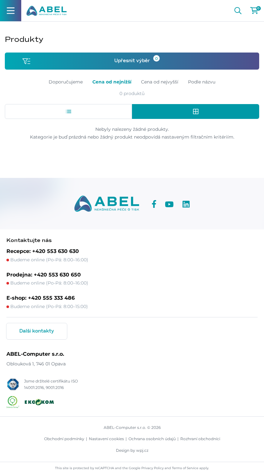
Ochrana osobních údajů (152, 438)
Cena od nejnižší (111, 82)
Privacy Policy (152, 468)
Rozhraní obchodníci (200, 438)
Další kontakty (36, 331)
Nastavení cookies (106, 438)
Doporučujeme (66, 82)
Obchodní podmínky (64, 438)
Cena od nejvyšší (159, 82)
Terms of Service (185, 468)
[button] (68, 111)
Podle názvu (201, 82)
